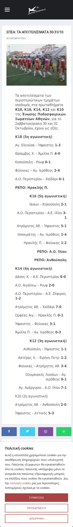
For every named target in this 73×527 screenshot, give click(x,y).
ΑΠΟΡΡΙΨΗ (36, 518)
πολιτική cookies (20, 483)
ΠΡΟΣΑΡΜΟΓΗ (36, 508)
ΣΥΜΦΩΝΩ (36, 497)
